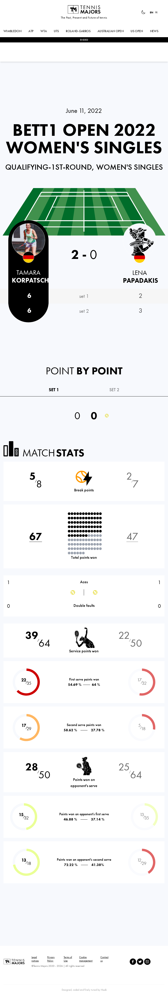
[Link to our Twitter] (140, 961)
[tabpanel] (84, 413)
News (154, 31)
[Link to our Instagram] (147, 961)
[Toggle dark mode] (143, 12)
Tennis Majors (84, 9)
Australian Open (111, 31)
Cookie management (86, 958)
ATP (30, 31)
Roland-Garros (78, 31)
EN (151, 12)
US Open (137, 31)
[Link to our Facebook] (133, 961)
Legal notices (35, 958)
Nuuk (104, 990)
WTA (43, 31)
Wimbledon (12, 31)
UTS (56, 31)
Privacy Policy (51, 958)
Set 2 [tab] (114, 390)
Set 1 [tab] (54, 390)
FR (156, 12)
